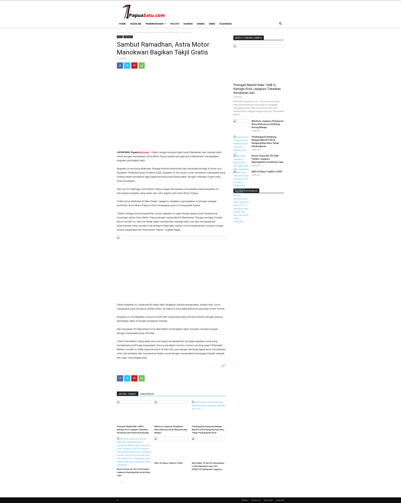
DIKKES (201, 23)
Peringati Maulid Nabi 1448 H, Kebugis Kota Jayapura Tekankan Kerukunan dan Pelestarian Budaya (133, 429)
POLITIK (174, 23)
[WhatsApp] (141, 65)
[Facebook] (120, 65)
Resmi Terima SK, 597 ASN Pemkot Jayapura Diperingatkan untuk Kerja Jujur (133, 472)
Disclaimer (268, 500)
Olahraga (225, 23)
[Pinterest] (134, 65)
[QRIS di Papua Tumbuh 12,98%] (171, 448)
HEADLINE (135, 23)
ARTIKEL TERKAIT (127, 394)
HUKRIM (188, 23)
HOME (122, 23)
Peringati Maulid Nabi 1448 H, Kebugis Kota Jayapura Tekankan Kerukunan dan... (257, 89)
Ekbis (129, 32)
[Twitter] (127, 65)
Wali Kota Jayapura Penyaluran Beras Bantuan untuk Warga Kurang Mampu (170, 429)
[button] (280, 24)
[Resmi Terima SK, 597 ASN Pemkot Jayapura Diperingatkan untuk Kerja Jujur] (134, 452)
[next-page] (124, 482)
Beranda (120, 32)
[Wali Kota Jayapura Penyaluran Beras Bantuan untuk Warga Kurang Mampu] (171, 412)
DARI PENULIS (147, 394)
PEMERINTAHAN (154, 23)
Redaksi (245, 500)
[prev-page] (119, 482)
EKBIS (212, 23)
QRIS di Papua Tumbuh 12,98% (168, 463)
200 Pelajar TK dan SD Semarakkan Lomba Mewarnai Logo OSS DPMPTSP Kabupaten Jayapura (208, 466)
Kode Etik (280, 500)
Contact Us (256, 500)
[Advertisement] (171, 142)
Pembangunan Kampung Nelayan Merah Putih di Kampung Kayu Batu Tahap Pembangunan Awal (208, 429)
